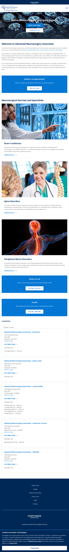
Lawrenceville (32, 50)
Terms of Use (35, 496)
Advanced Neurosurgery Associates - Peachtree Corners (25, 423)
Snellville (60, 50)
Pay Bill (35, 489)
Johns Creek (39, 50)
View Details (9, 155)
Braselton (24, 50)
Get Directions (9, 344)
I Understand (34, 548)
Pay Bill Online (34, 312)
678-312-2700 (34, 88)
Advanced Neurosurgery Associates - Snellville (21, 452)
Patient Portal (34, 288)
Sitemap (35, 504)
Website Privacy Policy (35, 493)
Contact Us (34, 30)
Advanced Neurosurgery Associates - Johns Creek (22, 361)
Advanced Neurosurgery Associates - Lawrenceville (23, 386)
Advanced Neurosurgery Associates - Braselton (22, 332)
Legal (35, 500)
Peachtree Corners (49, 50)
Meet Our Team (35, 25)
